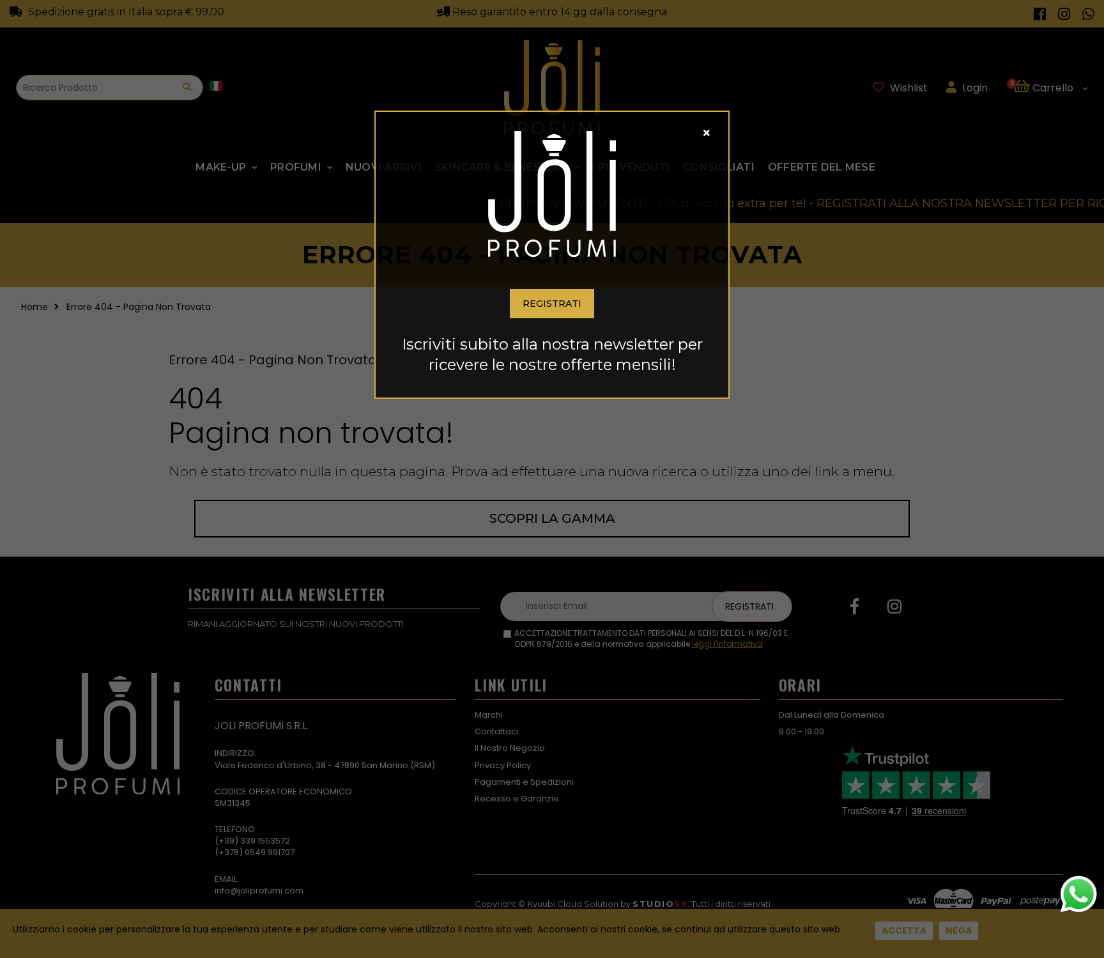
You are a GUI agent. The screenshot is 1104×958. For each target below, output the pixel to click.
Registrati (552, 303)
